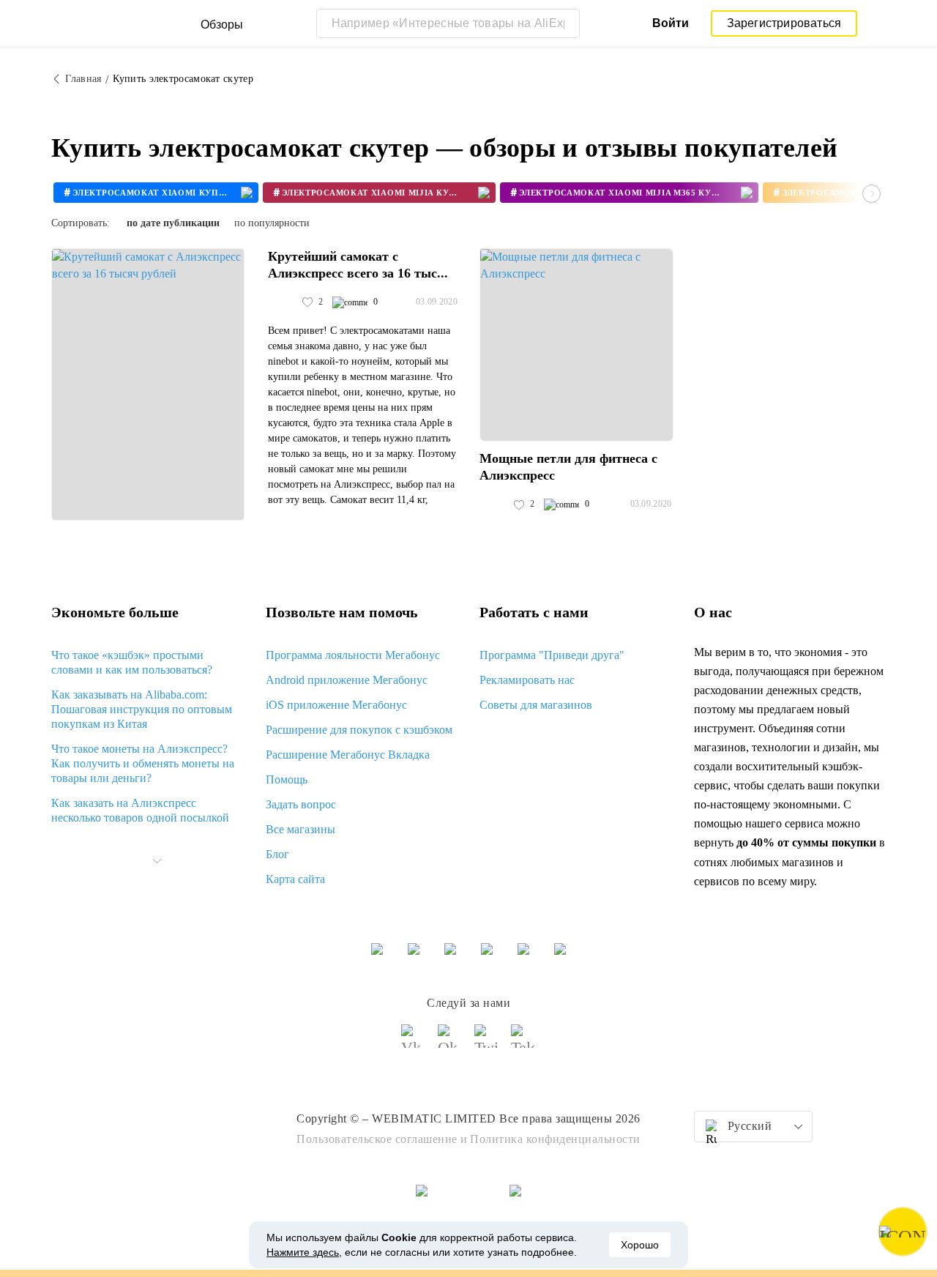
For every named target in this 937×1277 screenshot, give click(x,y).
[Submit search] (565, 23)
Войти (670, 23)
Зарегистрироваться (784, 23)
